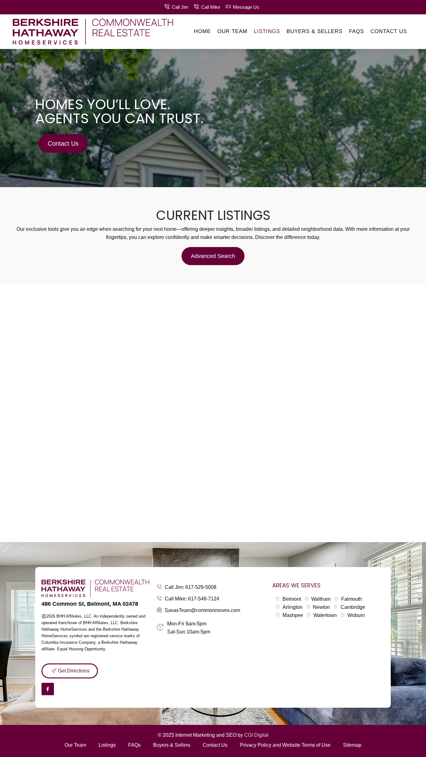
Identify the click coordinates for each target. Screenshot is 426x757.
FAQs (356, 31)
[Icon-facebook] (47, 689)
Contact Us (388, 31)
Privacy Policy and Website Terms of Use (285, 745)
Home (202, 31)
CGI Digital (256, 735)
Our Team (232, 31)
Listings (267, 31)
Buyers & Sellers (314, 31)
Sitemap (352, 745)
